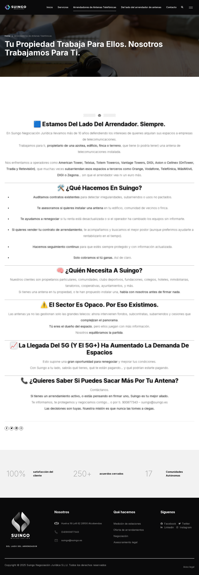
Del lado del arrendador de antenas (141, 7)
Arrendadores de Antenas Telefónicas (94, 7)
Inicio (50, 7)
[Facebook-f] (7, 428)
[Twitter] (11, 428)
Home (7, 36)
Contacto (171, 7)
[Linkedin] (16, 428)
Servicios (63, 7)
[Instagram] (21, 428)
